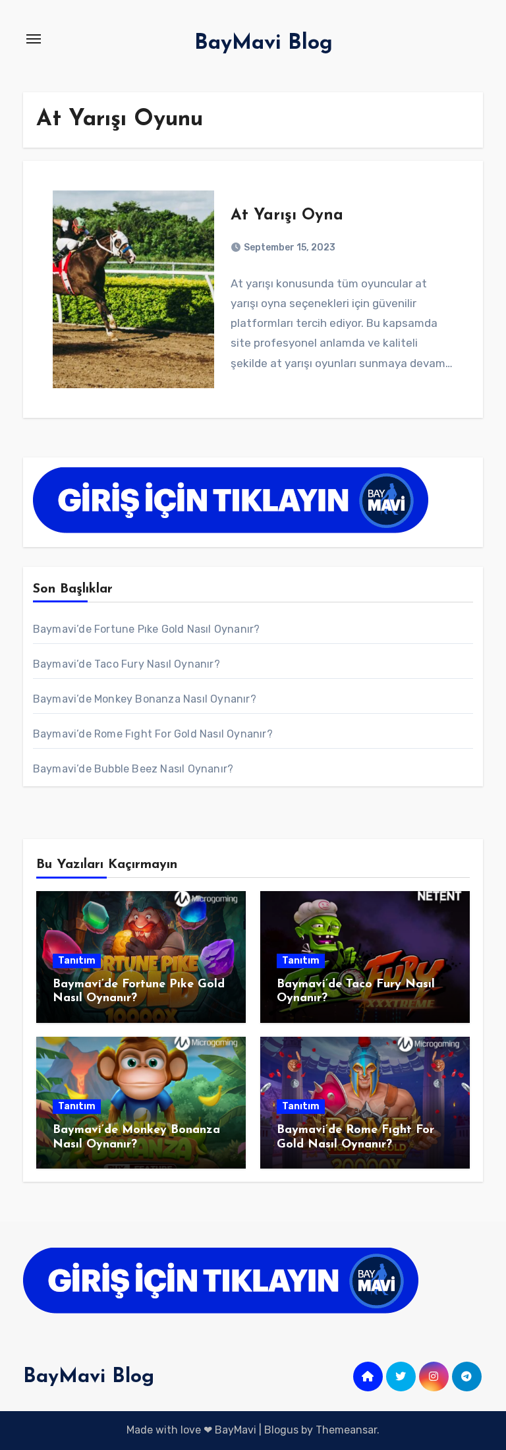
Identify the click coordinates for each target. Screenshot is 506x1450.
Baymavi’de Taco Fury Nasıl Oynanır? (126, 664)
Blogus (281, 1430)
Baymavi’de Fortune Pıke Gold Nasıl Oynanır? (146, 629)
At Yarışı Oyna (287, 215)
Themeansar (346, 1430)
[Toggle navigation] (33, 39)
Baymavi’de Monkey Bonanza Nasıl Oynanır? (144, 699)
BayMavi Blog (263, 43)
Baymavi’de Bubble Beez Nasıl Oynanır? (133, 769)
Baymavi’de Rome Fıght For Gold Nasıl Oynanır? (153, 734)
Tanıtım (77, 960)
